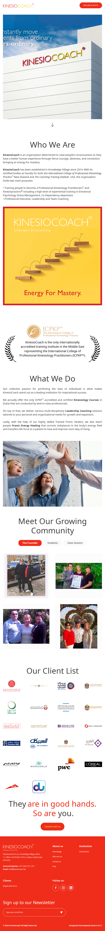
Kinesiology (56, 851)
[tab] (30, 543)
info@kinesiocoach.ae (17, 869)
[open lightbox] (26, 576)
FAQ (54, 866)
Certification (84, 851)
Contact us (56, 861)
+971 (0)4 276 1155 (26, 866)
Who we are (57, 856)
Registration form (10, 886)
